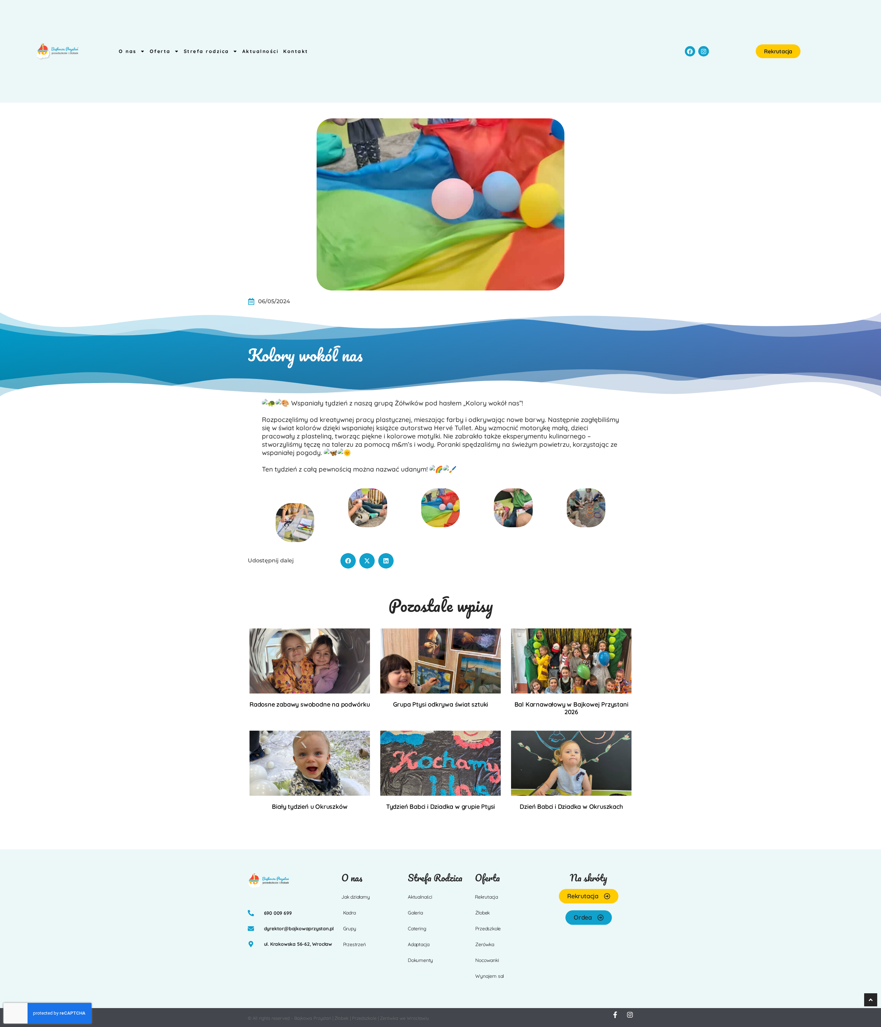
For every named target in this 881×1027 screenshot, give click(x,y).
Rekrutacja (486, 897)
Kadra (349, 913)
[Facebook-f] (615, 1015)
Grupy (349, 928)
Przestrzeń (354, 944)
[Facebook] (690, 51)
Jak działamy (355, 897)
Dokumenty (420, 960)
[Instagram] (703, 51)
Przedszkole (488, 928)
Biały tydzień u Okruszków (309, 807)
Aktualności (260, 51)
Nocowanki (487, 960)
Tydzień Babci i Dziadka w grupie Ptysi (440, 807)
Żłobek (482, 913)
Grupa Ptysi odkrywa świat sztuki (440, 704)
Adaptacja (418, 944)
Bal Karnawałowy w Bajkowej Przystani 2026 (571, 708)
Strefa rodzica (206, 51)
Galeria (415, 913)
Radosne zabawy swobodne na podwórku (310, 704)
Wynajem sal (489, 976)
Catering (417, 928)
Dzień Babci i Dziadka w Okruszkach (571, 807)
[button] (348, 561)
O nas (128, 51)
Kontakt (295, 51)
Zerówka (484, 944)
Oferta (160, 51)
